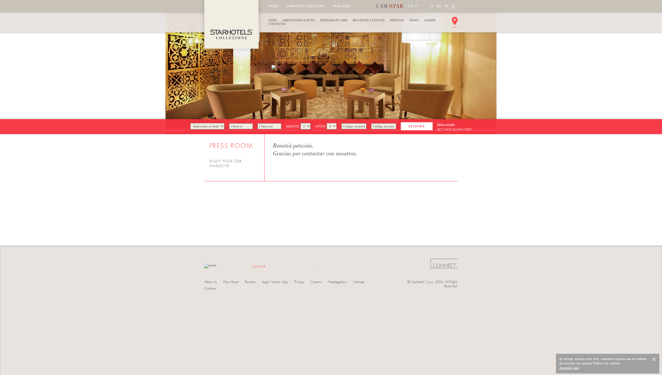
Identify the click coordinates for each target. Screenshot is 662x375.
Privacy (299, 282)
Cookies (210, 288)
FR (446, 6)
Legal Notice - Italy (275, 282)
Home (273, 6)
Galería (430, 20)
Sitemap (358, 282)
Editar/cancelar (446, 124)
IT (432, 6)
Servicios (397, 20)
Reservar (417, 126)
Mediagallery (337, 282)
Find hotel (341, 6)
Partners (250, 282)
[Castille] (231, 24)
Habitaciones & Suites (298, 20)
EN (439, 6)
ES (453, 6)
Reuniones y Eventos (369, 20)
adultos (293, 126)
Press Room (231, 282)
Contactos (277, 24)
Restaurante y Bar (333, 20)
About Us (210, 282)
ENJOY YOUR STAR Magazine (225, 163)
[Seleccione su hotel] (207, 126)
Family (414, 20)
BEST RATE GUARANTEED (454, 129)
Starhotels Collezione (305, 6)
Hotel (273, 20)
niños (321, 126)
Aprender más (569, 368)
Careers (316, 282)
